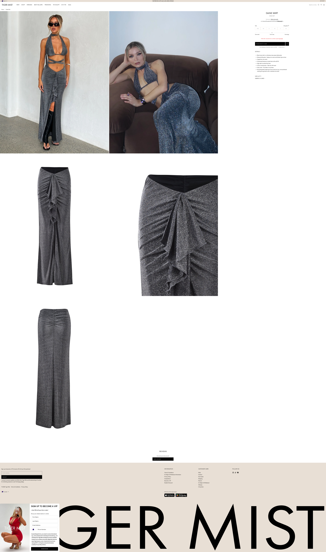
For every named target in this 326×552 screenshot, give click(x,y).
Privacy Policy (20, 482)
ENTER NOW (44, 549)
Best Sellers (38, 5)
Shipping (200, 478)
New (17, 5)
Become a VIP (167, 480)
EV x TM (63, 5)
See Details (281, 38)
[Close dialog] (57, 506)
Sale (69, 5)
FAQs (199, 472)
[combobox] (34, 529)
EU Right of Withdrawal (203, 483)
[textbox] (272, 62)
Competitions (167, 478)
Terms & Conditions (15, 487)
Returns (200, 480)
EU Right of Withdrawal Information (172, 474)
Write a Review (159, 459)
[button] (272, 21)
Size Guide (200, 476)
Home (2, 9)
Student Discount (168, 483)
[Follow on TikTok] (235, 472)
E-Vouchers (200, 487)
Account (322, 1)
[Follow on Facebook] (238, 472)
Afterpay (200, 485)
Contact (200, 474)
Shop (23, 5)
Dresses (29, 5)
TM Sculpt (56, 5)
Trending (48, 5)
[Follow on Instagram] (233, 472)
